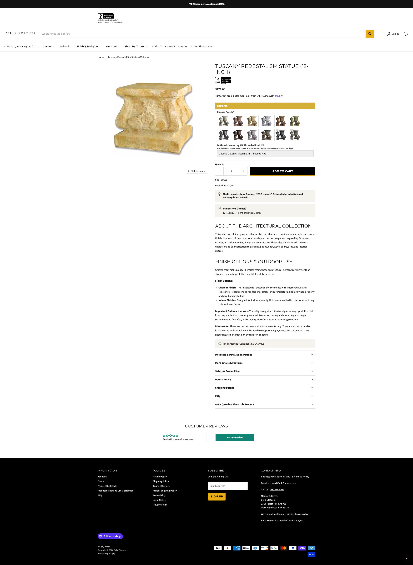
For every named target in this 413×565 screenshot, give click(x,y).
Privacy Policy (160, 504)
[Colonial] (294, 134)
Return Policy (160, 476)
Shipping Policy (161, 481)
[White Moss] (223, 120)
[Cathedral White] (266, 120)
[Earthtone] (237, 134)
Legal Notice (159, 499)
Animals (65, 46)
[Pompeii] (251, 120)
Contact (102, 481)
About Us (102, 476)
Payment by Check (107, 485)
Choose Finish (226, 112)
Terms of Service (161, 485)
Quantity (220, 164)
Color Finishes (200, 46)
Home (101, 57)
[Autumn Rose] (237, 120)
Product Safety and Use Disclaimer (115, 490)
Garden (48, 46)
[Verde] (294, 120)
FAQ (100, 495)
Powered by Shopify (106, 553)
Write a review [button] (235, 437)
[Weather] (251, 134)
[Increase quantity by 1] (243, 171)
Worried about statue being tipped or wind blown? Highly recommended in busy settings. (255, 148)
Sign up (217, 496)
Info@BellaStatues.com (284, 483)
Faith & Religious (88, 46)
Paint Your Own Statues (168, 46)
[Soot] (223, 134)
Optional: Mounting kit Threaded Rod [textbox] (265, 146)
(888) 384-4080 (276, 489)
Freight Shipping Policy (165, 490)
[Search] (370, 34)
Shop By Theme (135, 46)
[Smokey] (280, 134)
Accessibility (159, 495)
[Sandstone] (280, 120)
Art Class (112, 46)
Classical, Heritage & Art (20, 46)
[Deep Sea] (266, 134)
